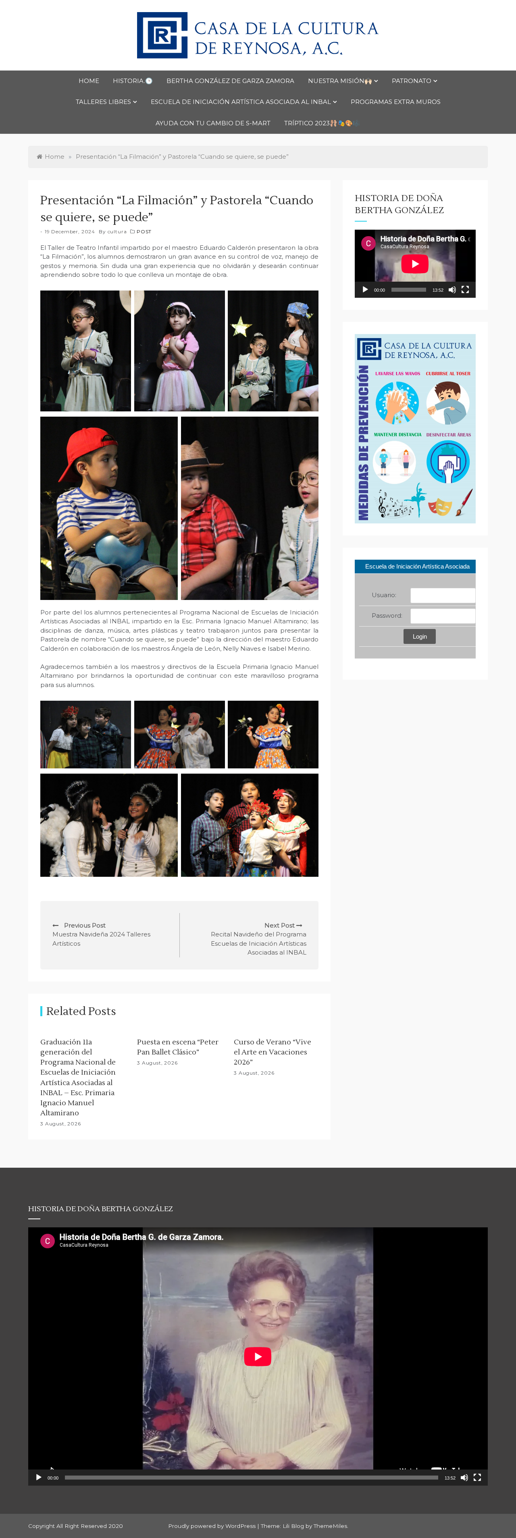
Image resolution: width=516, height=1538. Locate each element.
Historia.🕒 (133, 81)
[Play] (365, 290)
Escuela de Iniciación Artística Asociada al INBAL (241, 102)
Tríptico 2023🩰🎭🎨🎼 (322, 123)
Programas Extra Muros (396, 102)
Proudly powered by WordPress (212, 1526)
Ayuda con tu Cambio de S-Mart (213, 123)
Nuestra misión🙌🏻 (340, 81)
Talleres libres (103, 102)
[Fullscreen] (465, 290)
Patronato (411, 81)
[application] (415, 264)
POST (144, 231)
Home (89, 81)
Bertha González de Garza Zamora (230, 81)
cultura (117, 231)
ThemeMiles (330, 1526)
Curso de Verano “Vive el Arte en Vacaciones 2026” (272, 1052)
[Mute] (452, 290)
